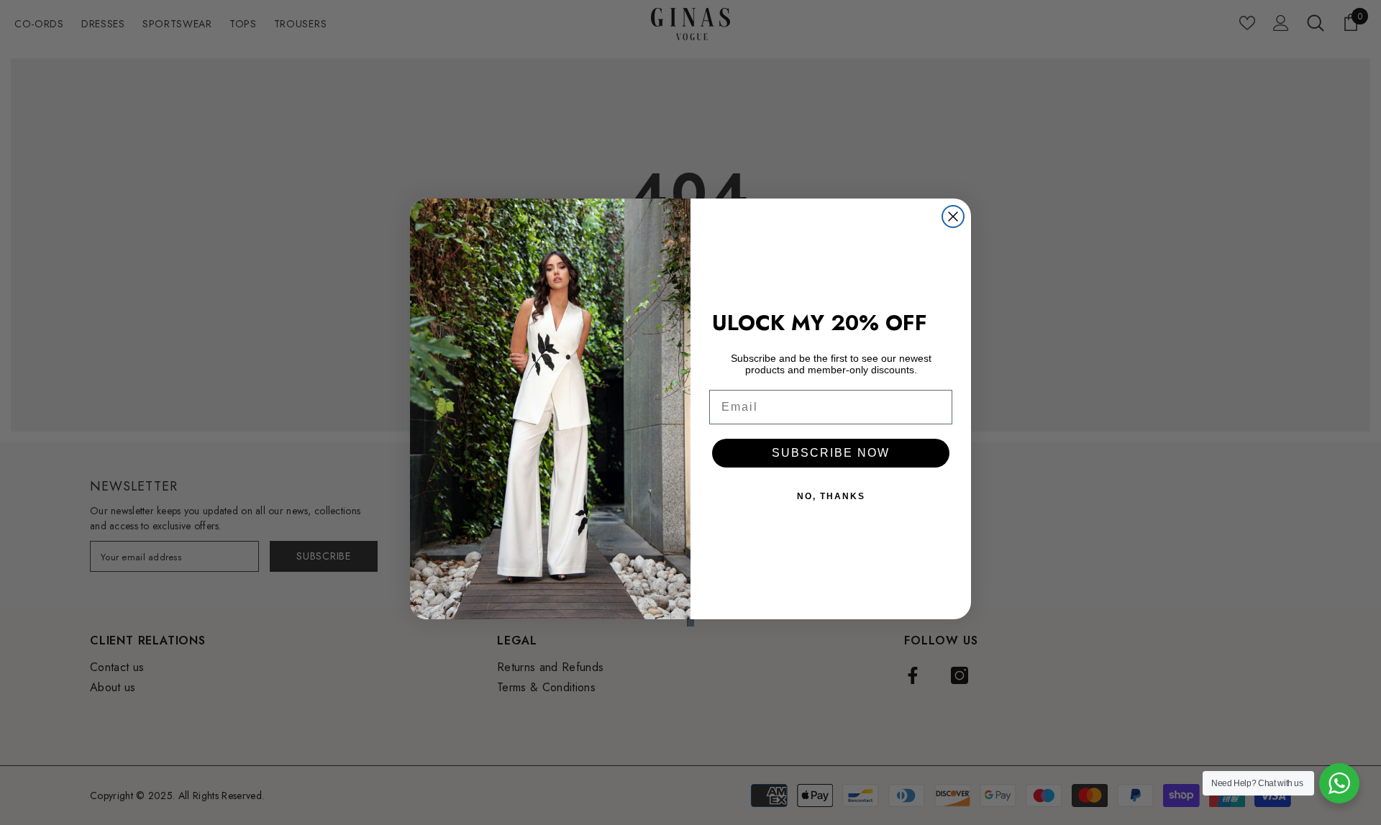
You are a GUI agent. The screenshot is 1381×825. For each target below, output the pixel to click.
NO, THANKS (831, 496)
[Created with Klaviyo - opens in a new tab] (690, 622)
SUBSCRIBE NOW (831, 453)
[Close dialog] (953, 216)
